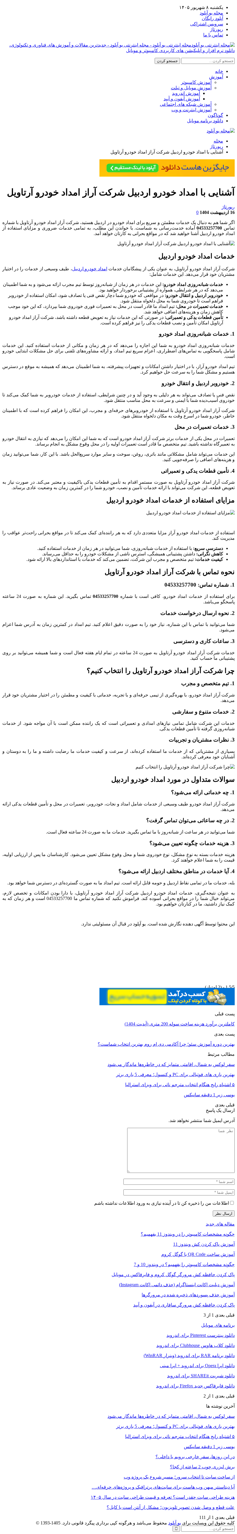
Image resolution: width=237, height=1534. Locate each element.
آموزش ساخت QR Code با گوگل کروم (198, 1254)
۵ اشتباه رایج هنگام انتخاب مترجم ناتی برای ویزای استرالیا (180, 1436)
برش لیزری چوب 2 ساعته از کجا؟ (202, 1466)
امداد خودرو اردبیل (89, 268)
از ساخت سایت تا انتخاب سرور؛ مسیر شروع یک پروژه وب (179, 1476)
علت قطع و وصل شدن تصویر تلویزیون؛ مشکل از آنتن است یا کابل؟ (171, 1507)
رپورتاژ (216, 29)
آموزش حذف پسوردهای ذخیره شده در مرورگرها (188, 1294)
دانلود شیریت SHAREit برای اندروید (201, 1375)
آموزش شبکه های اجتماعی (186, 104)
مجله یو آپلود (211, 12)
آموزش (216, 76)
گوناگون (215, 115)
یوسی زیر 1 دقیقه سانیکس (209, 1446)
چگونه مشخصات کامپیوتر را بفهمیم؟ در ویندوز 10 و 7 (184, 1264)
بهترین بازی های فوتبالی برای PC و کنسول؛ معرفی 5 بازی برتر (175, 1426)
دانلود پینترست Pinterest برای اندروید (200, 1335)
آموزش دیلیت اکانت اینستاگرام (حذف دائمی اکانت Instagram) (177, 1284)
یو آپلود (174, 1522)
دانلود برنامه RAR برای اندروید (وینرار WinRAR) (189, 1355)
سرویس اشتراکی (206, 23)
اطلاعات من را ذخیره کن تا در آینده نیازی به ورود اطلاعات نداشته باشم (161, 1203)
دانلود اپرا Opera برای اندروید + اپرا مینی (197, 1365)
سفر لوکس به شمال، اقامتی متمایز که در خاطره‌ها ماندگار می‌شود (171, 1416)
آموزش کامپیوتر (196, 82)
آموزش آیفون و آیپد (182, 98)
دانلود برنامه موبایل (205, 120)
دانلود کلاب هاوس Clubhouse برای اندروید (195, 1345)
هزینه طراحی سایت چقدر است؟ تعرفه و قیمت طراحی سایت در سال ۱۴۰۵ (163, 1497)
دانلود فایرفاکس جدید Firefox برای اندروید (195, 1385)
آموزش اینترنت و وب (191, 109)
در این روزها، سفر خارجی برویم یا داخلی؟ (195, 1456)
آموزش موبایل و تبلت (191, 87)
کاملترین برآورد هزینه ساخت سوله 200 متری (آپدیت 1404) (180, 1023)
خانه (219, 71)
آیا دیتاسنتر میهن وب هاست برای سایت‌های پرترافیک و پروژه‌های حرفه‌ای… (163, 1487)
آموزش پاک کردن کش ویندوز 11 (204, 1244)
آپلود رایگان (212, 18)
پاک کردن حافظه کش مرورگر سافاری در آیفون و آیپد (184, 1304)
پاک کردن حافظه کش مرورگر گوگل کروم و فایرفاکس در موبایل (173, 1274)
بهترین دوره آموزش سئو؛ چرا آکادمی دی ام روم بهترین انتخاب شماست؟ (166, 1044)
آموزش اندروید (186, 93)
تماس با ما (213, 34)
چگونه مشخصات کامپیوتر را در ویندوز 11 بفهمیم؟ (188, 1234)
